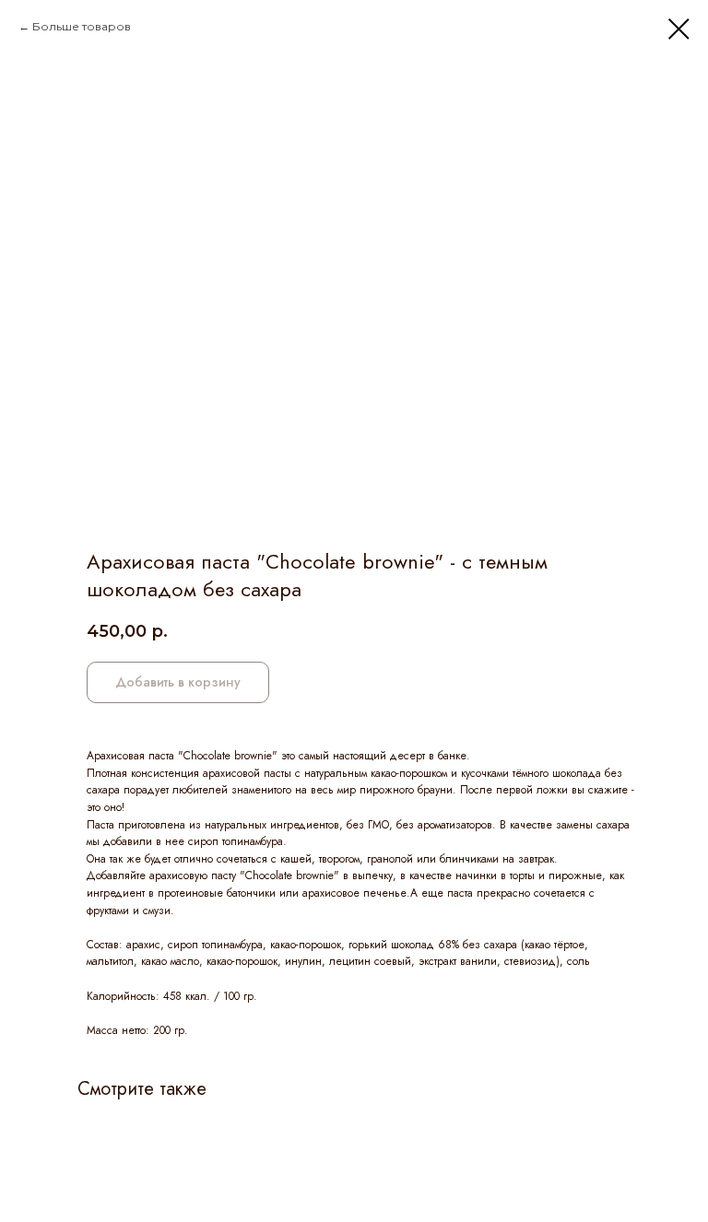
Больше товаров (81, 26)
